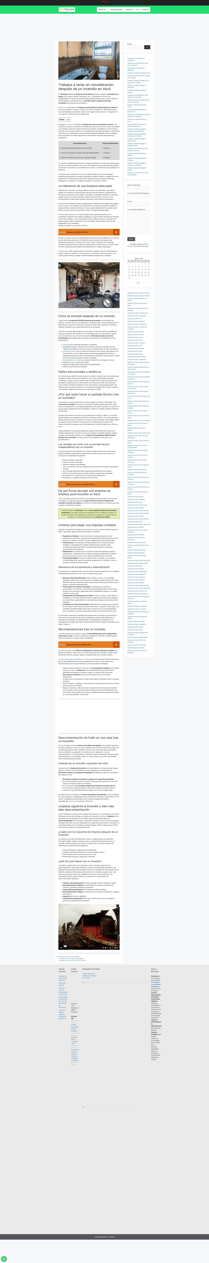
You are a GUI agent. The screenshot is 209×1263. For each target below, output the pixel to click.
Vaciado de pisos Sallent (135, 497)
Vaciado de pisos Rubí (134, 502)
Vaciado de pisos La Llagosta (137, 606)
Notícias (145, 9)
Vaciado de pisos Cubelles (136, 648)
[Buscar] (147, 47)
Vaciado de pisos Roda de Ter (137, 505)
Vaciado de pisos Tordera (135, 334)
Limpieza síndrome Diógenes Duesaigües (71, 958)
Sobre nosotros (117, 9)
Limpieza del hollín (69, 351)
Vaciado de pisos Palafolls (136, 535)
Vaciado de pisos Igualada (136, 621)
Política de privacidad (90, 976)
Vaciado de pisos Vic (134, 318)
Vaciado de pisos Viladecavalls (137, 313)
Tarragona (74, 1041)
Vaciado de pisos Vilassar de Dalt (138, 296)
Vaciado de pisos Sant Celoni (137, 469)
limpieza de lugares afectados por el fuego (75, 659)
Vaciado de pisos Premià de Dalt (138, 513)
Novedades (75, 1027)
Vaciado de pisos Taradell (135, 348)
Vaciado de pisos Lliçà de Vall (137, 591)
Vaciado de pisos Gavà (134, 630)
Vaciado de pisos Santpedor (136, 359)
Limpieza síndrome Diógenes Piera (138, 73)
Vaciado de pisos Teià (134, 345)
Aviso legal (86, 978)
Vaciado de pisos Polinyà (135, 516)
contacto (70, 124)
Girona (73, 1039)
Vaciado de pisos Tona (134, 337)
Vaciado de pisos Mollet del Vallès (138, 560)
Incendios (62, 956)
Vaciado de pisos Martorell (136, 577)
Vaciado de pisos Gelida (135, 627)
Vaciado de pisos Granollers (136, 624)
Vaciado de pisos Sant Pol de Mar (138, 420)
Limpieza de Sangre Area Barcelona (63, 978)
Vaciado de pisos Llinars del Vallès (138, 588)
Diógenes (74, 1054)
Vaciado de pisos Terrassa (136, 343)
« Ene (138, 283)
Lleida (73, 1043)
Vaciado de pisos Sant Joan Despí (138, 433)
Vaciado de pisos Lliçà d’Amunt (137, 594)
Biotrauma (64, 107)
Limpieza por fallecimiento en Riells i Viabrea (72, 960)
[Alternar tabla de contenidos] (67, 119)
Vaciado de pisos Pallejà (135, 527)
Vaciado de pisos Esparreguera (137, 637)
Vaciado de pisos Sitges (135, 354)
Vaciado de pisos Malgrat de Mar (138, 585)
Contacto (129, 9)
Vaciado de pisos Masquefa (136, 574)
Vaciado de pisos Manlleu (135, 582)
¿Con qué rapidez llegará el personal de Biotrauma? (63, 1014)
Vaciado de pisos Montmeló (136, 550)
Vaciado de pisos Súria (134, 351)
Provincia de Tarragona (73, 956)
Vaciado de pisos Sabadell (136, 499)
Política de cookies (89, 973)
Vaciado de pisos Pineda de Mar (138, 519)
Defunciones (75, 1050)
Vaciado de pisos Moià (134, 566)
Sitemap (111, 1237)
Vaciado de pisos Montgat (136, 553)
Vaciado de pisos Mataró (135, 569)
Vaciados (74, 1056)
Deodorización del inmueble (72, 360)
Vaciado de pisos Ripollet (135, 508)
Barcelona (74, 1037)
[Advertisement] (104, 26)
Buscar (129, 44)
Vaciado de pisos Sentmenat (136, 357)
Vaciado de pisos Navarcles (136, 542)
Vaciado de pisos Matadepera (137, 571)
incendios (104, 96)
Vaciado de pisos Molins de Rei (137, 563)
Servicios (102, 9)
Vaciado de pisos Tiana (135, 340)
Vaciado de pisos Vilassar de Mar (138, 293)
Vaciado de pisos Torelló (135, 332)
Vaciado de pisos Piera (134, 521)
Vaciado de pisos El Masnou (136, 645)
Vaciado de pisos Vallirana (136, 321)
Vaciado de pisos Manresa (136, 580)
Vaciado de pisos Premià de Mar (138, 510)
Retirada (66, 344)
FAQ (138, 9)
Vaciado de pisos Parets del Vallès (138, 524)
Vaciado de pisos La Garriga (136, 609)
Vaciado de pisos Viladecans (136, 316)
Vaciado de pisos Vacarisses (136, 324)
